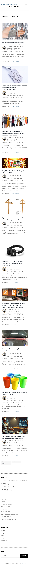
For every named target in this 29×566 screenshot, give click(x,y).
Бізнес (3, 530)
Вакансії (3, 501)
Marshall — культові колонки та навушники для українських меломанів (12, 263)
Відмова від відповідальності (9, 514)
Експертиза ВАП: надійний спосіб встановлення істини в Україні (13, 437)
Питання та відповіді (7, 504)
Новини (14, 61)
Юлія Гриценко (19, 46)
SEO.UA (24, 563)
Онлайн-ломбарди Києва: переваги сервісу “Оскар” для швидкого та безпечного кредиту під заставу (14, 305)
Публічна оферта (6, 516)
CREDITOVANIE (9, 4)
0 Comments (17, 48)
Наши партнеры (5, 511)
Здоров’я (3, 538)
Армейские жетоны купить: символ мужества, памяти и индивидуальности (14, 87)
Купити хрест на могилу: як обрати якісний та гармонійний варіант (14, 219)
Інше (17, 61)
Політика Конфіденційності (9, 519)
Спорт (3, 533)
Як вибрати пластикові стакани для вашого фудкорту (14, 393)
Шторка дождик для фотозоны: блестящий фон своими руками (13, 43)
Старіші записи (4, 463)
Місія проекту (5, 509)
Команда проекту (6, 506)
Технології (4, 540)
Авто (13, 368)
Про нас (3, 499)
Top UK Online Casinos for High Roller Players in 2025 (14, 172)
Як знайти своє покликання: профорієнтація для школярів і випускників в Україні (13, 133)
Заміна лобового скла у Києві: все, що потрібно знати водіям (15, 350)
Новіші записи (16, 462)
